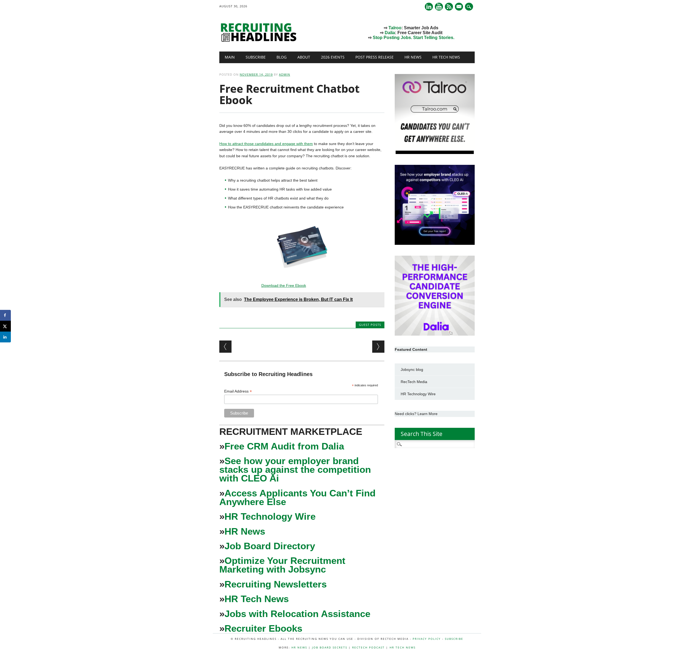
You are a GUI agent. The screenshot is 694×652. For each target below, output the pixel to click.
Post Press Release (374, 57)
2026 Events (333, 57)
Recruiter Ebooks (263, 628)
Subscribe (256, 57)
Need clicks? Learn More (416, 414)
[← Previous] (225, 347)
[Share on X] (5, 326)
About (303, 57)
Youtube (439, 7)
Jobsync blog (412, 369)
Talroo (394, 27)
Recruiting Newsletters (275, 584)
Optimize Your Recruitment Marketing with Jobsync (282, 564)
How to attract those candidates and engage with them (266, 144)
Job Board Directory (269, 546)
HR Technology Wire (270, 516)
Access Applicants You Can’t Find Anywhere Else (297, 497)
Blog (282, 57)
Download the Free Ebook (283, 285)
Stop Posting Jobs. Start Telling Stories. (413, 37)
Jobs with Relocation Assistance (297, 613)
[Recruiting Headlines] (260, 40)
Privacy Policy (427, 639)
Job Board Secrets (329, 647)
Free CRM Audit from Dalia (284, 446)
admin (284, 74)
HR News (413, 57)
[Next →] (378, 347)
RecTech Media (414, 382)
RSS (449, 7)
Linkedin (429, 7)
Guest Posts (370, 325)
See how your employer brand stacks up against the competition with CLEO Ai (295, 469)
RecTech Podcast (368, 647)
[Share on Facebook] (5, 315)
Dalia (390, 32)
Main (230, 57)
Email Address (238, 391)
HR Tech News (446, 57)
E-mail (459, 7)
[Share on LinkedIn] (5, 337)
